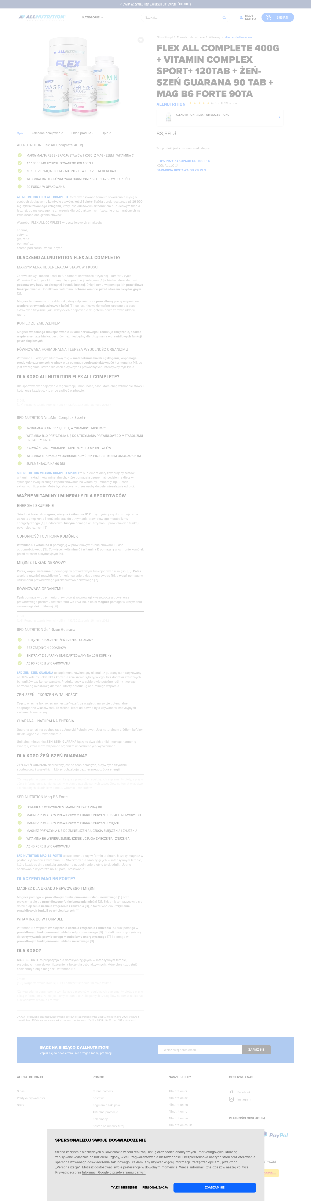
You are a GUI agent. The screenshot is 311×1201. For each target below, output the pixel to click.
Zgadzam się (214, 1187)
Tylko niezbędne (124, 1187)
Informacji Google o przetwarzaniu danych (114, 1172)
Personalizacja (155, 1187)
